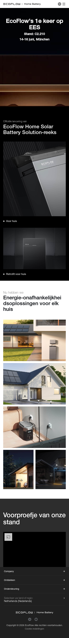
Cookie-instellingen (34, 628)
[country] (59, 4)
